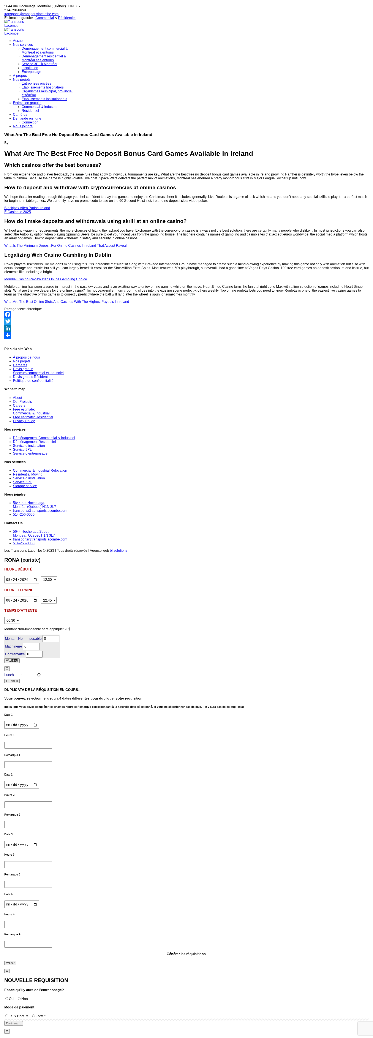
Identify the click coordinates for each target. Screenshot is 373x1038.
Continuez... (13, 1023)
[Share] (186, 335)
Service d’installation (29, 445)
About (17, 398)
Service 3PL (22, 449)
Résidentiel (67, 18)
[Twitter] (186, 321)
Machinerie (13, 646)
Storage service (25, 486)
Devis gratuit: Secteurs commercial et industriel (38, 371)
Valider (10, 963)
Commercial (44, 18)
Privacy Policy (24, 421)
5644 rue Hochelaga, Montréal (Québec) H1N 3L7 (34, 505)
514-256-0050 (24, 514)
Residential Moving (28, 474)
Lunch (9, 675)
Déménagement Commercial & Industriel (44, 438)
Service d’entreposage (30, 453)
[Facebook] (186, 314)
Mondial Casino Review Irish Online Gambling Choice (45, 279)
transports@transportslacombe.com (31, 14)
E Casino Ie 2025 (17, 212)
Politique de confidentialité (33, 380)
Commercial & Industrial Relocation (40, 470)
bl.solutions (118, 550)
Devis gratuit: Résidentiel (32, 377)
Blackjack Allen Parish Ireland (27, 208)
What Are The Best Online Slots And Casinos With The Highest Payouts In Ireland (66, 301)
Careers (19, 405)
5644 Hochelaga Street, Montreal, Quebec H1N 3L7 (34, 533)
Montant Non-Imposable (23, 638)
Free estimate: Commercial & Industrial (31, 411)
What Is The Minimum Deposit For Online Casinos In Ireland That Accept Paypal (65, 245)
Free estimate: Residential (33, 417)
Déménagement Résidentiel (34, 442)
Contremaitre (15, 654)
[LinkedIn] (186, 328)
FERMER (12, 681)
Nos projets (21, 361)
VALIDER (12, 660)
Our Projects (22, 401)
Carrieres (20, 365)
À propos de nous (26, 357)
